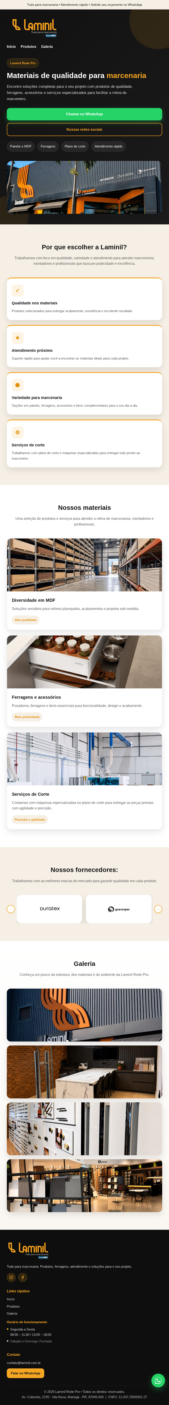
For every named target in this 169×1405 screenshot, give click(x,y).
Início (11, 46)
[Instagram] (11, 1277)
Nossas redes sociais (84, 129)
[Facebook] (22, 1277)
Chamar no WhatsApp (84, 114)
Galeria (47, 46)
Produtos (28, 46)
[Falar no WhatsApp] (158, 1380)
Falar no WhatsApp (25, 1373)
